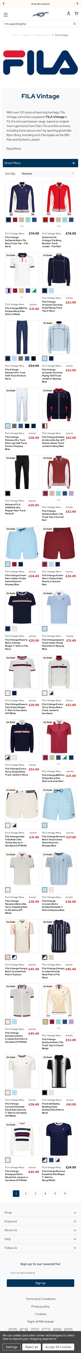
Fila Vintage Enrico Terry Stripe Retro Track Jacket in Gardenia (52, 709)
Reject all (31, 1347)
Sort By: (10, 174)
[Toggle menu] (5, 14)
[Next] (77, 4)
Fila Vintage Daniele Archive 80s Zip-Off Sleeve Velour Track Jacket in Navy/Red (53, 442)
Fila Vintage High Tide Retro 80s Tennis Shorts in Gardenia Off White (16, 841)
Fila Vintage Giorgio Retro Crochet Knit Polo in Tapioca (16, 971)
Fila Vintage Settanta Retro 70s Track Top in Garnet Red (53, 515)
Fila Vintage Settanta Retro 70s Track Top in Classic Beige (53, 1044)
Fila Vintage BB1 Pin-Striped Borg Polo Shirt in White (16, 311)
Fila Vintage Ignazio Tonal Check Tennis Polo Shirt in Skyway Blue (53, 644)
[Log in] (68, 14)
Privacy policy (40, 1306)
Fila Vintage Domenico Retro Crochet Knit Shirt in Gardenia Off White (16, 1037)
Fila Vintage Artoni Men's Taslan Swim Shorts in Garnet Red (52, 580)
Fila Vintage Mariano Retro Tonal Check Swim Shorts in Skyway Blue (53, 841)
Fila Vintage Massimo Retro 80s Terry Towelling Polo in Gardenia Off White (16, 907)
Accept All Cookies (58, 1347)
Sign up (40, 1283)
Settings (12, 1347)
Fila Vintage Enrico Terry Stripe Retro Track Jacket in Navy (16, 771)
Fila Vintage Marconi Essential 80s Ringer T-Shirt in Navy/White (53, 1176)
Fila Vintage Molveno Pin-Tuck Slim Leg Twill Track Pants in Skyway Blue (16, 443)
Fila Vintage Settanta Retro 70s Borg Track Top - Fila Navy (16, 242)
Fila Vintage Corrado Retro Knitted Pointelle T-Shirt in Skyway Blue (53, 905)
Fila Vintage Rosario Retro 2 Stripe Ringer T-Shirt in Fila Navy (16, 644)
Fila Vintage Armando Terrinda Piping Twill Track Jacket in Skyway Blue (52, 375)
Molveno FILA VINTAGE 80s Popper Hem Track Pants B (15, 509)
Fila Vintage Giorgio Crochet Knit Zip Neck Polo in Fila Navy (53, 973)
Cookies (40, 1314)
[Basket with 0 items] (76, 14)
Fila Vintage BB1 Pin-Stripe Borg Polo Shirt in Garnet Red (53, 778)
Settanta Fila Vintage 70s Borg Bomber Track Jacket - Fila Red (51, 242)
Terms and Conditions (40, 1299)
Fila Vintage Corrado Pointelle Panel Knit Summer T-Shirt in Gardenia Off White (16, 1109)
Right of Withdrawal (40, 1322)
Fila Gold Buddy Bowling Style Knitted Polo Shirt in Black (53, 1108)
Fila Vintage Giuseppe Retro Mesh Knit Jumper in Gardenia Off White (16, 1176)
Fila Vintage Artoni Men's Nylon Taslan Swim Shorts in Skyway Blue (15, 580)
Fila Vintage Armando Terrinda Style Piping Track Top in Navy (52, 306)
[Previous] (3, 4)
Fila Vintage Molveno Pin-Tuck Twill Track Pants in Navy (15, 374)
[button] (40, 163)
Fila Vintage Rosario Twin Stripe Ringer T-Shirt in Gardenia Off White (16, 709)
